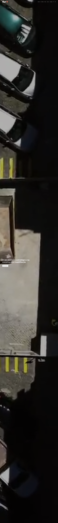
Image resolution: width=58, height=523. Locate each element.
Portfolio (42, 1)
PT (53, 1)
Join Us (48, 1)
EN (55, 1)
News (45, 1)
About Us (39, 1)
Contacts (51, 1)
